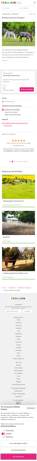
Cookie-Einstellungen (18, 394)
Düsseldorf (18, 334)
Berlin (18, 320)
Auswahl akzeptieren (18, 450)
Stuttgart (18, 336)
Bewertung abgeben (9, 134)
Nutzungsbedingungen (18, 388)
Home (4, 288)
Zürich (19, 356)
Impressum (18, 396)
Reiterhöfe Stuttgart (24, 288)
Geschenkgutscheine (18, 384)
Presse (18, 379)
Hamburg (19, 325)
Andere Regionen (18, 358)
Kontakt (18, 365)
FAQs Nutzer (19, 368)
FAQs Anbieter (18, 370)
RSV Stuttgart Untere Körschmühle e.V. (15, 123)
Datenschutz (18, 391)
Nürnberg (18, 350)
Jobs (18, 376)
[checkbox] (7, 430)
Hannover (18, 342)
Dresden (18, 347)
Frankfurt (18, 328)
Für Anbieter (18, 373)
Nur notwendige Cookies (18, 443)
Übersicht (32, 408)
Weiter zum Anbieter (27, 89)
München (19, 322)
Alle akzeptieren (18, 456)
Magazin (18, 381)
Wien (18, 353)
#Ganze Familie (7, 14)
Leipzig (18, 345)
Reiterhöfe (12, 288)
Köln (18, 331)
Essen (18, 339)
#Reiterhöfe (15, 14)
